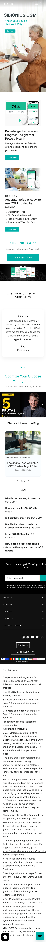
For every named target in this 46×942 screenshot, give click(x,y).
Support (7, 612)
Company (7, 605)
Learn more (12, 157)
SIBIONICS (8, 619)
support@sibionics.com (15, 729)
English (21, 645)
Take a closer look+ (23, 257)
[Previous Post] (18, 481)
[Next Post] (28, 481)
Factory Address (12, 626)
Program (7, 597)
